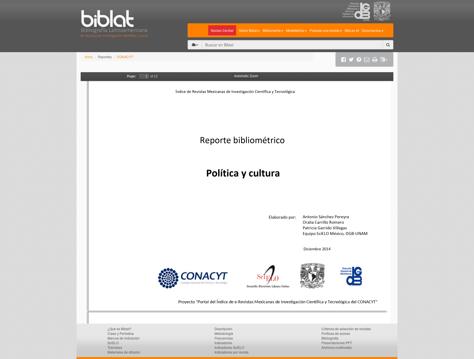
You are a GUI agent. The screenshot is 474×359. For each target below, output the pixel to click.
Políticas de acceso (335, 333)
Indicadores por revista (232, 352)
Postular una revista (324, 30)
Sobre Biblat (248, 30)
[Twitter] (351, 59)
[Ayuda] (359, 59)
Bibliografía (329, 338)
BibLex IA (352, 30)
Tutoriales (115, 347)
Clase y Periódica (121, 333)
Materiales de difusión (124, 352)
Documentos (371, 30)
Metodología (224, 333)
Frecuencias (224, 338)
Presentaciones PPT (336, 342)
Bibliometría (272, 30)
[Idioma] (384, 59)
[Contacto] (367, 59)
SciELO (113, 342)
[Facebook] (343, 59)
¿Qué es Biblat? (119, 328)
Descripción (223, 328)
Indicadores (223, 342)
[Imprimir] (375, 59)
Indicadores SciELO (229, 347)
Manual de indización (124, 338)
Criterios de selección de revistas (346, 328)
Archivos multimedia (336, 347)
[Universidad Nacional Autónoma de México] (383, 19)
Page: (131, 76)
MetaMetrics (295, 30)
